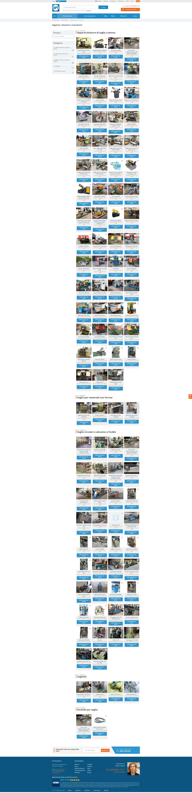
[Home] (54, 15)
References (77, 772)
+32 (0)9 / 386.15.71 (61, 769)
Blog (127, 1)
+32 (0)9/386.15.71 (135, 6)
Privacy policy (97, 790)
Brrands (89, 772)
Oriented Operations (80, 770)
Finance (138, 1)
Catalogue (113, 1)
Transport (89, 764)
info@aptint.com (56, 772)
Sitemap (106, 790)
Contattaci (88, 10)
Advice (76, 766)
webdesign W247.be (135, 790)
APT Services (121, 1)
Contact (89, 770)
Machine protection (79, 768)
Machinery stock (65, 20)
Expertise (89, 766)
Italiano (58, 1)
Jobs (132, 1)
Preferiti (98, 1)
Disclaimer (87, 790)
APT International (56, 8)
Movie (88, 768)
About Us (106, 1)
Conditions (78, 790)
